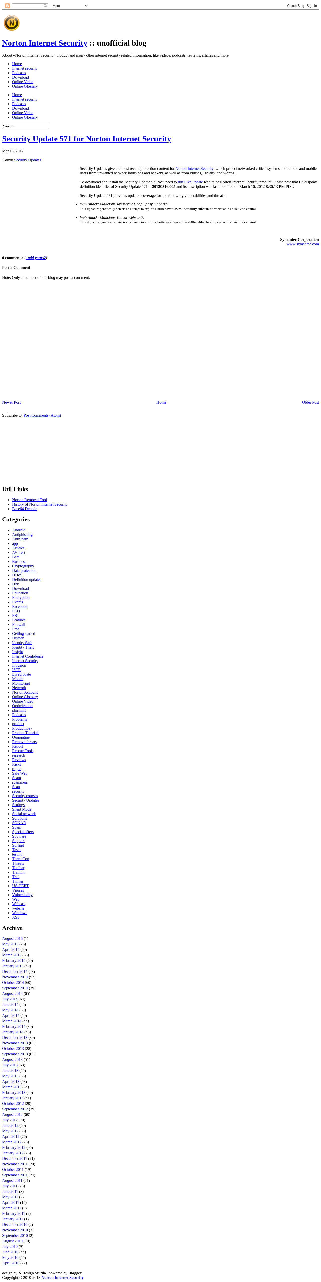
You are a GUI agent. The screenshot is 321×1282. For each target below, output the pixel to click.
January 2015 (12, 966)
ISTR (16, 670)
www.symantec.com (303, 244)
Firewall (18, 624)
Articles (18, 548)
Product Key (22, 728)
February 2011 (13, 1213)
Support (18, 841)
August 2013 (12, 1059)
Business (19, 561)
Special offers (23, 832)
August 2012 (12, 1114)
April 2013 (10, 1081)
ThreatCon (20, 859)
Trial (15, 877)
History (18, 638)
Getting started (23, 633)
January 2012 (12, 1153)
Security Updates (27, 160)
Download (20, 77)
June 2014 (10, 1004)
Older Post (310, 402)
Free (15, 629)
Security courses (25, 796)
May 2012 (10, 1131)
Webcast (18, 904)
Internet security (24, 68)
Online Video (22, 82)
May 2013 (10, 1076)
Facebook (20, 606)
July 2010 (10, 1246)
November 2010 (15, 1230)
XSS (16, 917)
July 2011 (9, 1186)
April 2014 (10, 1015)
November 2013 (15, 1043)
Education (20, 593)
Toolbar (18, 868)
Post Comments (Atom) (42, 415)
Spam (16, 827)
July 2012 (10, 1120)
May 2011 (10, 1197)
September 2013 (15, 1054)
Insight (17, 652)
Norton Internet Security (44, 42)
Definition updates (26, 579)
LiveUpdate (21, 674)
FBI (15, 615)
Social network (24, 814)
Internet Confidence (27, 656)
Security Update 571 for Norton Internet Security (86, 138)
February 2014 (13, 1026)
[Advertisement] (113, 21)
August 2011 (12, 1180)
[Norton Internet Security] (11, 31)
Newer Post (11, 402)
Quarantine (21, 737)
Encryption (21, 597)
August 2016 (12, 938)
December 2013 (14, 1037)
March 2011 (11, 1208)
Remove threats (24, 742)
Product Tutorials (25, 733)
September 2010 (15, 1235)
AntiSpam (20, 539)
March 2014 (11, 1021)
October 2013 (13, 1048)
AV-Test (18, 552)
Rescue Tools (22, 751)
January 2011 (12, 1219)
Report (17, 746)
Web (15, 899)
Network (19, 688)
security (18, 791)
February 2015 (13, 960)
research (18, 755)
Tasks (16, 850)
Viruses (18, 890)
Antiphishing (22, 534)
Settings (18, 805)
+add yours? (36, 258)
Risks (16, 764)
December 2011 (14, 1158)
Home (17, 64)
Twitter (17, 881)
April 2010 (10, 1263)
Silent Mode (21, 809)
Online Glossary (25, 86)
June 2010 (10, 1252)
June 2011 (10, 1191)
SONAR (19, 823)
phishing (19, 710)
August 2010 (12, 1241)
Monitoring (21, 683)
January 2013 (12, 1098)
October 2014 (13, 982)
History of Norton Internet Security (39, 504)
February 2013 (13, 1092)
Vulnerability (22, 895)
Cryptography (23, 566)
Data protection (24, 570)
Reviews (19, 760)
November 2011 (15, 1164)
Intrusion (19, 665)
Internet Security (25, 661)
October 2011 (13, 1169)
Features (18, 620)
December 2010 (14, 1224)
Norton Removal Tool (29, 500)
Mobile (17, 679)
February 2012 (13, 1147)
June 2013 (10, 1070)
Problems (19, 719)
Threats (18, 863)
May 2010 (10, 1257)
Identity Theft (23, 647)
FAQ (16, 611)
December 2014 (14, 971)
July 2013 (10, 1065)
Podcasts (19, 73)
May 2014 (10, 1010)
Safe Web (19, 773)
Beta (15, 557)
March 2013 (11, 1087)
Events (17, 602)
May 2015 (10, 944)
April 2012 (10, 1136)
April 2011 (10, 1202)
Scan (16, 787)
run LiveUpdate (190, 182)
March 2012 (11, 1142)
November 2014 (15, 977)
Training (18, 872)
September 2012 (15, 1109)
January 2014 (12, 1032)
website (18, 908)
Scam (16, 778)
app (15, 543)
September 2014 (15, 988)
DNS (16, 584)
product (18, 724)
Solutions (19, 818)
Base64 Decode (24, 509)
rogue (16, 769)
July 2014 (10, 999)
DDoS (17, 575)
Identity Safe (22, 642)
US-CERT (20, 886)
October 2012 (13, 1103)
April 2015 (10, 949)
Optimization (22, 706)
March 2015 (11, 955)
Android (18, 530)
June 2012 (10, 1125)
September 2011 (15, 1175)
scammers (20, 782)
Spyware (19, 836)
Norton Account (25, 692)
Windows (19, 913)
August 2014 (12, 993)
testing (17, 854)
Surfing (18, 845)
